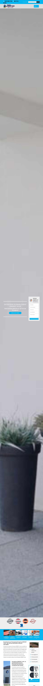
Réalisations (15, 313)
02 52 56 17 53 (8, 1)
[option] (21, 343)
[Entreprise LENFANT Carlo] (9, 6)
